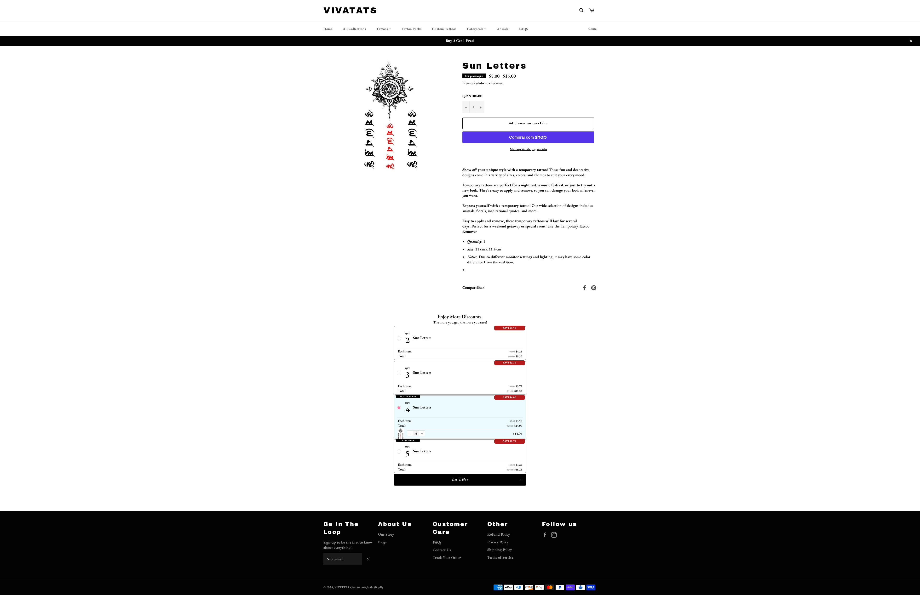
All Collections (354, 29)
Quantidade (472, 96)
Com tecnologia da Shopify (366, 587)
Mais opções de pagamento (528, 149)
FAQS (523, 29)
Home (327, 29)
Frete (466, 83)
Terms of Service (500, 557)
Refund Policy (498, 534)
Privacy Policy (498, 541)
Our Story (386, 534)
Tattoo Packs (411, 29)
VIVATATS (350, 10)
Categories (475, 29)
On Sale (502, 29)
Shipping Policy (499, 549)
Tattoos (382, 29)
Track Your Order (447, 557)
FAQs (437, 542)
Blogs (382, 541)
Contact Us (442, 549)
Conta (592, 29)
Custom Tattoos (444, 29)
